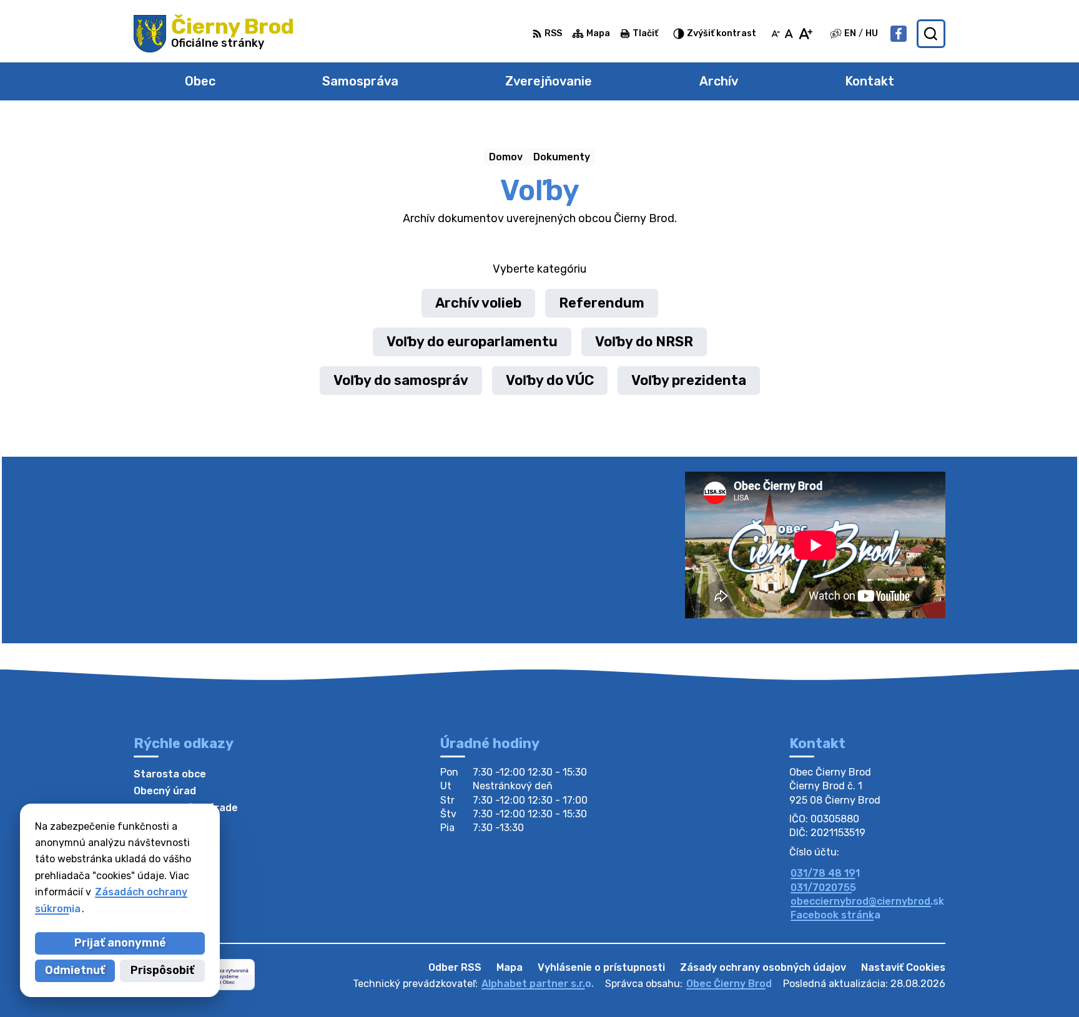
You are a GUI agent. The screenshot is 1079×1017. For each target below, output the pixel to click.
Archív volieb (478, 302)
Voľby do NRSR (644, 341)
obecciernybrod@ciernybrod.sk (867, 901)
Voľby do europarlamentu (472, 341)
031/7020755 (823, 887)
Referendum (601, 302)
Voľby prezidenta (688, 380)
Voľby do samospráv (400, 380)
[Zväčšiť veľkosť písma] (805, 34)
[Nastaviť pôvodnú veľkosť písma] (789, 34)
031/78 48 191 (825, 873)
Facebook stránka (835, 915)
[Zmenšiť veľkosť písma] (775, 34)
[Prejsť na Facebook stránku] (898, 34)
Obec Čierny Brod (729, 984)
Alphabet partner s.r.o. (537, 984)
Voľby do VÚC (550, 380)
